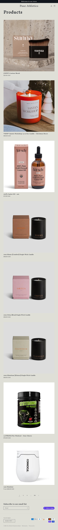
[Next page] (38, 495)
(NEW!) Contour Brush (12, 73)
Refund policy (25, 525)
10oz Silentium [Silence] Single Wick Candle (19, 375)
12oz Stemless (8, 487)
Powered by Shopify (17, 525)
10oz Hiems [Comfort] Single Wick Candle (19, 254)
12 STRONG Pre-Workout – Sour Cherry (18, 436)
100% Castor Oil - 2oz (11, 194)
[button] (54, 6)
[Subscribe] (27, 508)
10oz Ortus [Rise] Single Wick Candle (17, 315)
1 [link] (19, 495)
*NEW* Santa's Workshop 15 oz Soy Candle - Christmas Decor (26, 133)
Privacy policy (32, 525)
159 (35, 495)
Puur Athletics (10, 525)
